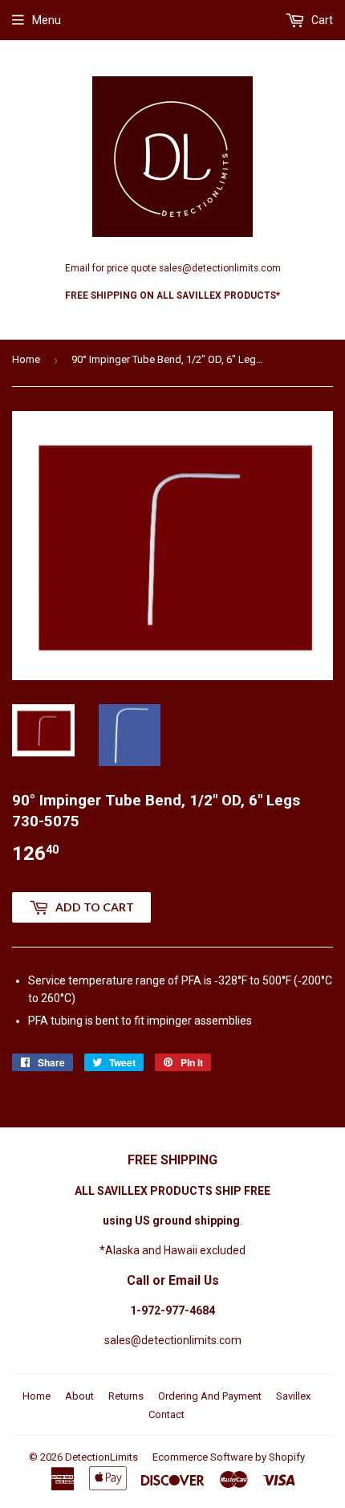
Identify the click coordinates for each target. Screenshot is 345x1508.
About (79, 1396)
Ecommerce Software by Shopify (228, 1457)
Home (26, 359)
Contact (166, 1414)
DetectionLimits (101, 1457)
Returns (126, 1396)
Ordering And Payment (210, 1396)
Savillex (293, 1396)
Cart (321, 20)
